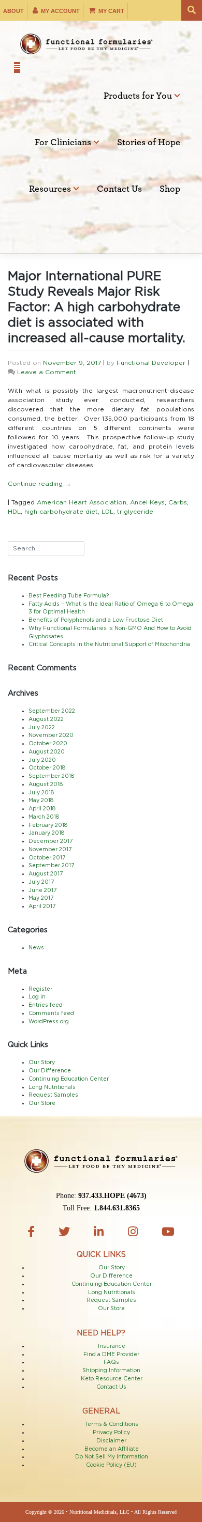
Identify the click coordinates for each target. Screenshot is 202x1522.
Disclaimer (111, 1440)
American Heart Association (81, 502)
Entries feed (45, 1005)
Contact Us (119, 189)
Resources (51, 189)
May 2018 (40, 800)
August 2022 (46, 719)
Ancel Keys (147, 502)
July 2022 (41, 727)
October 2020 (47, 743)
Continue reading (39, 484)
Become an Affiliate (111, 1449)
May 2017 (40, 898)
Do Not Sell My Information (111, 1456)
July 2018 (41, 792)
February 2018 (47, 825)
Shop (170, 189)
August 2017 (45, 874)
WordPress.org (48, 1021)
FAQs (111, 1362)
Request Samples (53, 1095)
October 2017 (46, 857)
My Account (59, 11)
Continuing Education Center (68, 1079)
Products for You (139, 96)
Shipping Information (111, 1370)
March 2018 (43, 817)
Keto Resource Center (111, 1378)
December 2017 (50, 841)
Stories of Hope (148, 142)
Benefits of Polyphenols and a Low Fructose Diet (95, 620)
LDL (107, 512)
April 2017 (41, 906)
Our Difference (49, 1070)
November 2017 (49, 849)
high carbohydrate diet (61, 512)
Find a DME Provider (111, 1354)
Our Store (41, 1103)
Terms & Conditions (111, 1424)
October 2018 (46, 768)
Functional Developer (151, 363)
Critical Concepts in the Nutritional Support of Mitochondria (109, 644)
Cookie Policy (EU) (111, 1465)
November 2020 (51, 735)
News (36, 947)
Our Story (41, 1062)
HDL (14, 512)
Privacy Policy (111, 1432)
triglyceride (135, 512)
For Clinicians (64, 142)
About (13, 11)
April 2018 (41, 808)
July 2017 (41, 882)
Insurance (111, 1346)
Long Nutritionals (52, 1087)
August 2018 (45, 784)
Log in (37, 997)
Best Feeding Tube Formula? (68, 595)
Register (40, 989)
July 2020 (42, 760)
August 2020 (46, 752)
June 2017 (42, 890)
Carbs (177, 502)
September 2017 (51, 865)
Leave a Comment (46, 372)
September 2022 (51, 711)
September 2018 (51, 776)
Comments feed (51, 1013)
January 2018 (46, 833)
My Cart (110, 11)
